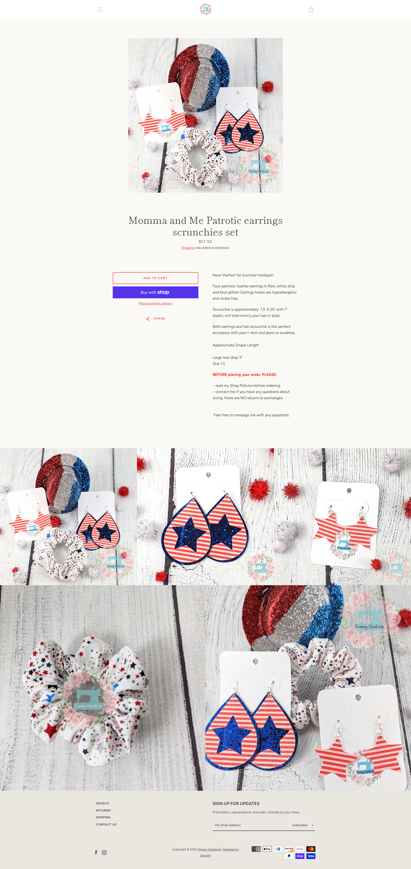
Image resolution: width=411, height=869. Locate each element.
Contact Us (106, 824)
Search (102, 803)
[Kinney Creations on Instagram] (104, 852)
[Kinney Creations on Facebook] (96, 852)
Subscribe (301, 825)
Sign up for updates (236, 803)
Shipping (187, 248)
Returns (103, 810)
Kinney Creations (209, 849)
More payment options (155, 303)
